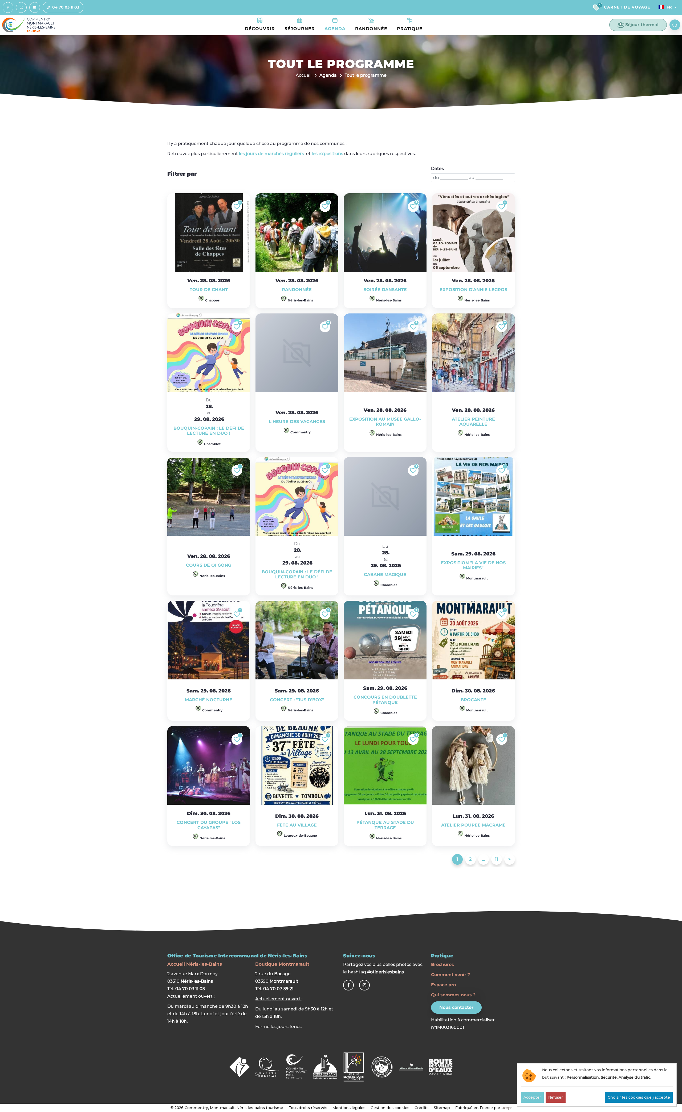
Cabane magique (385, 574)
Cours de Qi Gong (208, 565)
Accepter (532, 1097)
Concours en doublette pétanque (385, 700)
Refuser (555, 1097)
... (483, 859)
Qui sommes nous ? (453, 994)
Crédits (421, 1107)
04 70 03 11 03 (65, 7)
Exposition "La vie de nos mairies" (473, 565)
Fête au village (297, 825)
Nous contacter (456, 1007)
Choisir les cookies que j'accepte (639, 1097)
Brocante (473, 699)
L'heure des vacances (297, 421)
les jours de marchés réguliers (271, 153)
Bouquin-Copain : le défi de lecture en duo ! (208, 431)
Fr (669, 7)
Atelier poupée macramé (473, 825)
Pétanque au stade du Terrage (385, 825)
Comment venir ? (450, 974)
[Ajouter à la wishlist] (237, 206)
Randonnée (297, 289)
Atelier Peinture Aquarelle (473, 422)
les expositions (327, 153)
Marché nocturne (208, 699)
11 (496, 859)
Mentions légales (348, 1107)
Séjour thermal (642, 24)
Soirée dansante (385, 289)
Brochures (442, 964)
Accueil (303, 75)
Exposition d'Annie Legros (473, 289)
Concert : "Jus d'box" (297, 699)
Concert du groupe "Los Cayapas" (209, 825)
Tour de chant (209, 289)
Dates (437, 168)
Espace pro (443, 984)
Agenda (328, 75)
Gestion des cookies (390, 1107)
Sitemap (442, 1107)
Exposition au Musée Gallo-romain (385, 422)
